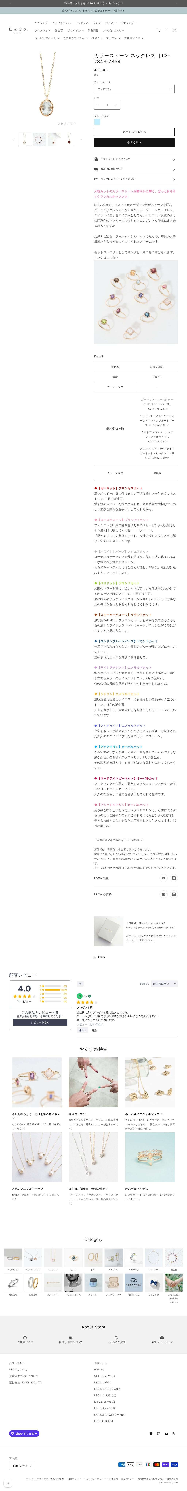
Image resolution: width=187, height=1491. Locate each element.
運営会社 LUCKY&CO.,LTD (25, 1382)
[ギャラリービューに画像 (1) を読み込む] (24, 139)
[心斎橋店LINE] (174, 894)
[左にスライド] (13, 140)
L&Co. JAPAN (103, 1382)
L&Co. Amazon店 (105, 1408)
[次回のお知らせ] (177, 3)
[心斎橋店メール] (164, 894)
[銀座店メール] (164, 878)
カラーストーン (102, 81)
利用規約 (113, 1478)
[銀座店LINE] (174, 878)
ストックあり (101, 116)
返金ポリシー (74, 1478)
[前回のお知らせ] (10, 3)
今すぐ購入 (134, 142)
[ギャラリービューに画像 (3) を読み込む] (54, 139)
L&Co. (39, 1478)
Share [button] (101, 956)
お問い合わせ (17, 1363)
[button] (111, 23)
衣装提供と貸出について (24, 1375)
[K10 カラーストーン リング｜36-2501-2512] (136, 343)
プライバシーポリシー (95, 1478)
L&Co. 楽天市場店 (105, 1395)
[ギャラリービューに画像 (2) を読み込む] (39, 139)
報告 (95, 1030)
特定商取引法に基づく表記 (150, 1478)
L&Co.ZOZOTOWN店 (107, 1388)
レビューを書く (40, 1022)
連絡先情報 (172, 1478)
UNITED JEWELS (105, 1375)
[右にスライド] (81, 140)
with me (99, 1369)
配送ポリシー (127, 1478)
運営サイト (101, 1363)
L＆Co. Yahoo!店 (104, 1401)
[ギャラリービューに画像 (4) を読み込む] (69, 139)
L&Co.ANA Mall (104, 1421)
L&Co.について (18, 1369)
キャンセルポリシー (168, 1482)
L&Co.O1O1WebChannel (109, 1414)
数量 (96, 97)
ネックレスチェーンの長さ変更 (115, 178)
